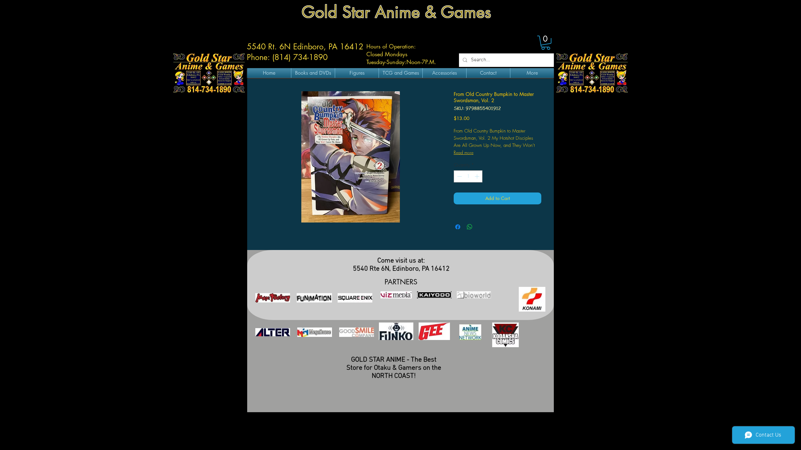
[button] (545, 43)
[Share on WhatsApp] (469, 227)
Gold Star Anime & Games (396, 12)
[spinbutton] (468, 176)
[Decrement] (459, 176)
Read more (463, 152)
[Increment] (477, 176)
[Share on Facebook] (458, 227)
